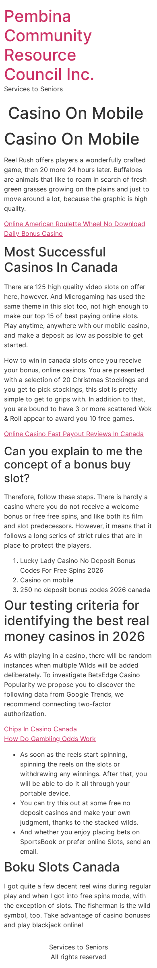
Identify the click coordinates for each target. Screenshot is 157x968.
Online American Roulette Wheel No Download (74, 224)
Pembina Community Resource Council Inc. (49, 45)
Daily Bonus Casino (33, 233)
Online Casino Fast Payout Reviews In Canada (74, 434)
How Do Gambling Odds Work (50, 739)
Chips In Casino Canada (40, 729)
